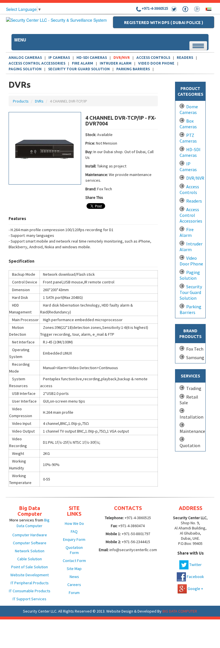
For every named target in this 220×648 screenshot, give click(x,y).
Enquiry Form (74, 539)
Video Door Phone (156, 63)
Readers (194, 201)
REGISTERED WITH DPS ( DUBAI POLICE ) (163, 22)
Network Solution (29, 550)
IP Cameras (188, 166)
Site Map (74, 568)
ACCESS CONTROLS (153, 57)
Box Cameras (188, 123)
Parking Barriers (133, 69)
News (74, 576)
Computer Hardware (29, 534)
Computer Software (29, 542)
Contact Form (74, 560)
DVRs (39, 101)
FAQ (74, 531)
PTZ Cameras (188, 138)
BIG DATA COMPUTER (179, 611)
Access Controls (189, 189)
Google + (195, 588)
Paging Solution (25, 69)
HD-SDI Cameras (190, 152)
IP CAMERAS (59, 57)
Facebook (195, 576)
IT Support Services (29, 598)
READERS (185, 57)
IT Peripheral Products (30, 582)
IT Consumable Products (29, 590)
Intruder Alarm (115, 63)
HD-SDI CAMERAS (91, 57)
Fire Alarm (82, 63)
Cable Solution (29, 558)
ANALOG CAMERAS (25, 57)
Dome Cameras (189, 109)
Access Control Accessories (37, 63)
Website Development (29, 574)
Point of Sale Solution (29, 566)
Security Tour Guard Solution (79, 69)
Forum (74, 592)
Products (21, 101)
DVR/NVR (121, 57)
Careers (74, 584)
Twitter (195, 564)
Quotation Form (74, 550)
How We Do (74, 523)
